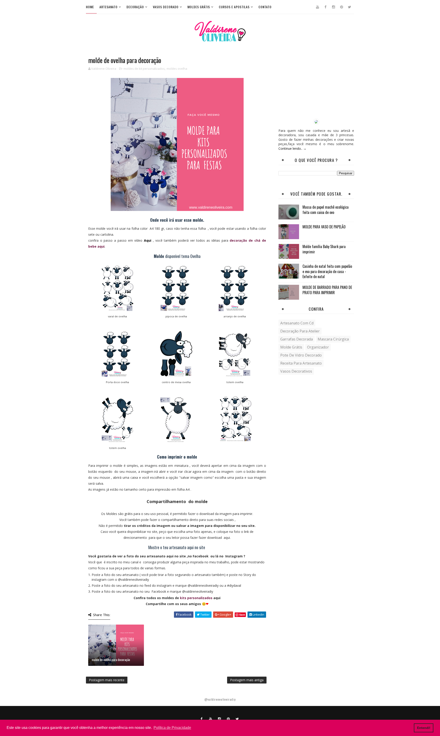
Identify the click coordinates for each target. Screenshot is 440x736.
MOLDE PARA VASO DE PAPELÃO (324, 227)
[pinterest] (341, 7)
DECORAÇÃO (135, 6)
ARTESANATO (108, 6)
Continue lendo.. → (292, 148)
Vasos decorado (166, 6)
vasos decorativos (296, 371)
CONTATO (265, 6)
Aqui (147, 240)
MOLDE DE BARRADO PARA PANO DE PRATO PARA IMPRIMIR (327, 290)
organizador (318, 347)
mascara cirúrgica (333, 339)
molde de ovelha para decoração (111, 659)
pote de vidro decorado (301, 355)
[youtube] (317, 7)
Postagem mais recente (106, 680)
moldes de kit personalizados (144, 68)
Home (90, 6)
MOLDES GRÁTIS (198, 6)
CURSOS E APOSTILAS (234, 6)
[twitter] (349, 7)
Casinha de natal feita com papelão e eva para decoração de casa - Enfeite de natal (327, 271)
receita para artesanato (301, 363)
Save (242, 614)
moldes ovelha (177, 68)
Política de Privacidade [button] (172, 728)
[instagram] (333, 7)
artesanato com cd (297, 323)
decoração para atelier (300, 331)
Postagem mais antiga (247, 680)
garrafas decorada (296, 339)
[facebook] (325, 7)
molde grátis (291, 347)
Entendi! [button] (423, 728)
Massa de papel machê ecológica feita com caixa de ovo (325, 209)
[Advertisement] (316, 85)
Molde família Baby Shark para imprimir (324, 249)
